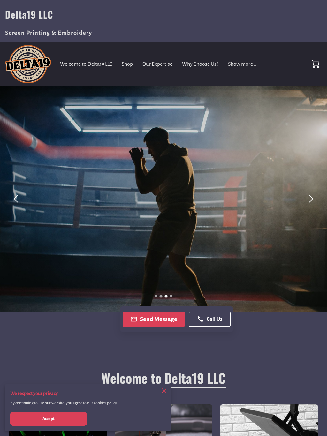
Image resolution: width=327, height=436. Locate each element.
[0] (315, 64)
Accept (48, 419)
